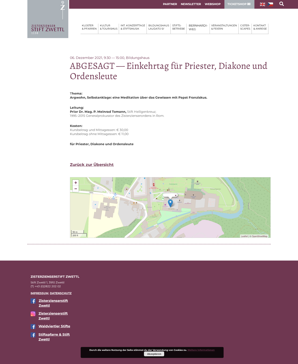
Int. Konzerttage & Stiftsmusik (133, 27)
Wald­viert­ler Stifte (54, 326)
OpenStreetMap (259, 236)
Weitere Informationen (201, 350)
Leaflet (244, 236)
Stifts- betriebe (178, 27)
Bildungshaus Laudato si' (158, 27)
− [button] (75, 188)
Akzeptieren (154, 354)
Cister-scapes (245, 27)
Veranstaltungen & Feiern (224, 27)
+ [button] (75, 182)
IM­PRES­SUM (39, 293)
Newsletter (191, 4)
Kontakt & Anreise (260, 27)
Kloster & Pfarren (89, 27)
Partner (170, 4)
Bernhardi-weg (198, 27)
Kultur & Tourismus (108, 27)
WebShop (213, 4)
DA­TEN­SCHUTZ (61, 293)
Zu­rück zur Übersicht (92, 164)
